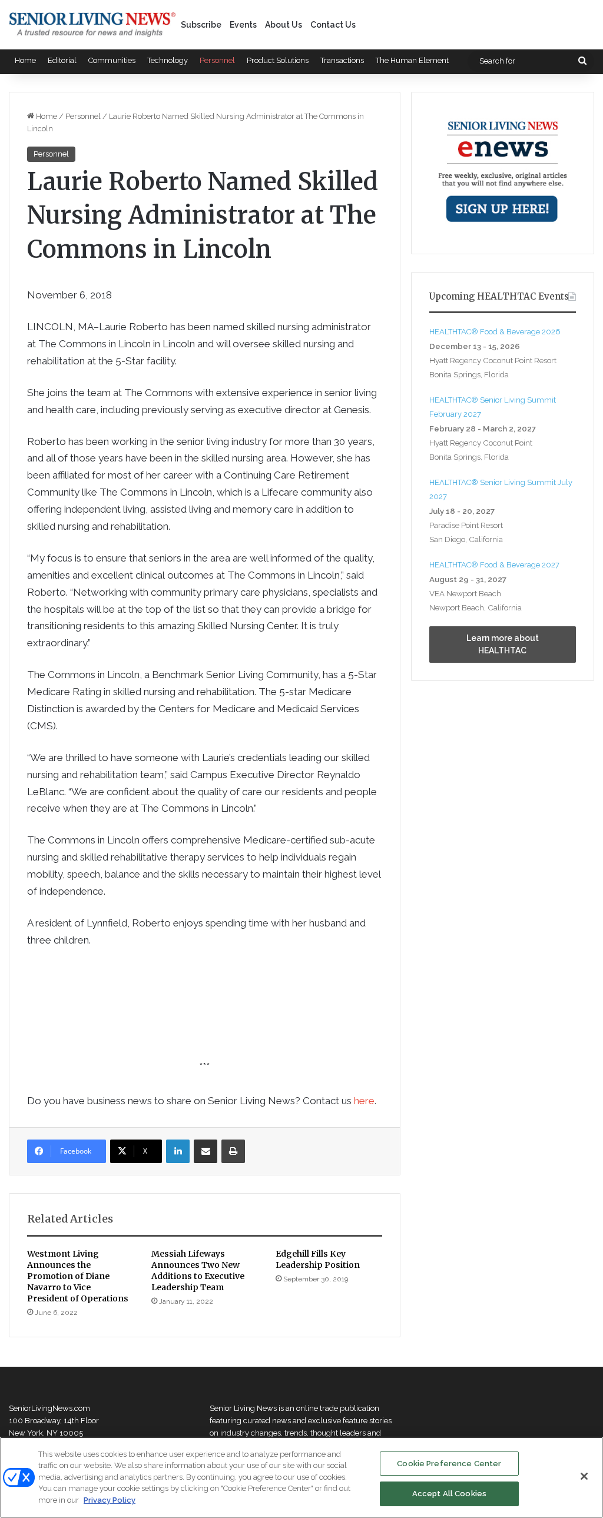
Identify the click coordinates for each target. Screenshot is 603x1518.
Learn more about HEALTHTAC (502, 644)
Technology (167, 60)
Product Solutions (278, 60)
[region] (301, 1477)
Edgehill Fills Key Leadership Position (318, 1259)
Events (243, 24)
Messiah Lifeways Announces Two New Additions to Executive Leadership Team (197, 1270)
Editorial (62, 60)
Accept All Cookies (449, 1493)
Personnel (217, 60)
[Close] (584, 1476)
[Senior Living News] (92, 24)
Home (25, 60)
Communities (111, 60)
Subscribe (201, 24)
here (364, 1101)
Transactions (342, 60)
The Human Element (412, 60)
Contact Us (333, 24)
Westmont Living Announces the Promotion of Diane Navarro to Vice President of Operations (77, 1276)
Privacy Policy (109, 1500)
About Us (283, 24)
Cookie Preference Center (449, 1463)
